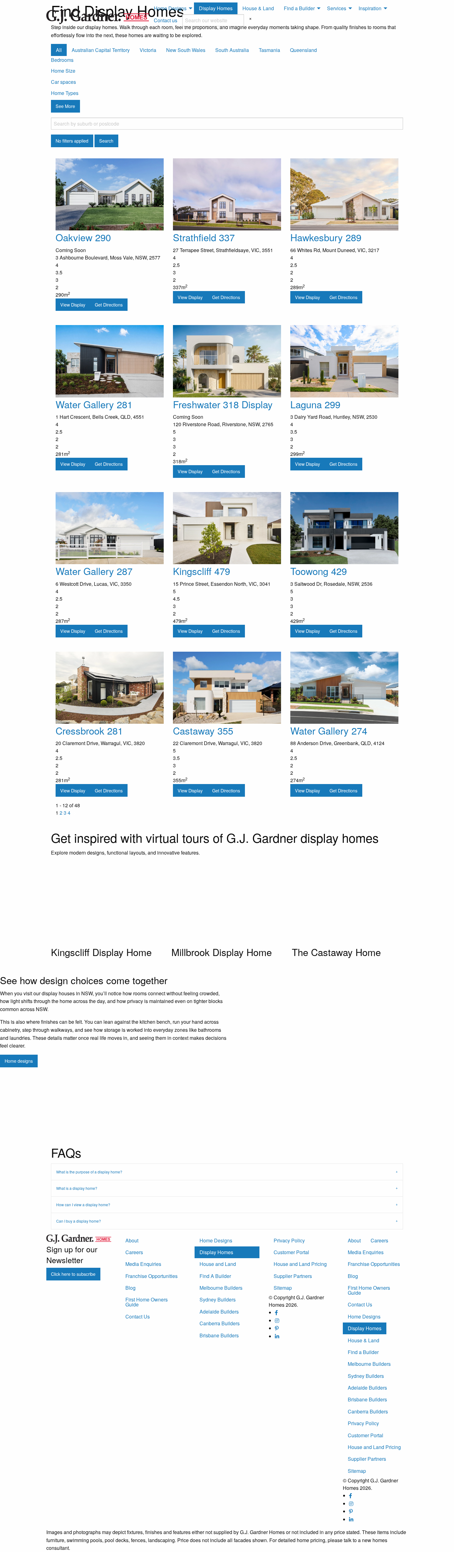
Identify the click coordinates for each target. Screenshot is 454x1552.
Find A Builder (215, 1276)
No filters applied (72, 140)
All (59, 50)
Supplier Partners (293, 1276)
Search (106, 140)
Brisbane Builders (219, 1335)
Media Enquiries (143, 1263)
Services (336, 8)
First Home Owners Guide (146, 1302)
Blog (130, 1287)
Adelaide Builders (219, 1311)
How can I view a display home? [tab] (83, 1204)
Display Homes (216, 8)
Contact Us (137, 1316)
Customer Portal (291, 1252)
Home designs (19, 1060)
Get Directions (109, 304)
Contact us (165, 20)
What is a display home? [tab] (76, 1188)
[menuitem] (171, 8)
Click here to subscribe (73, 1274)
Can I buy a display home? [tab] (78, 1221)
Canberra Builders (220, 1323)
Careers (134, 1252)
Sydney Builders (218, 1299)
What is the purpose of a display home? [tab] (89, 1171)
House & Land (258, 8)
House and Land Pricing (300, 1263)
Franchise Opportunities (151, 1276)
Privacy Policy (289, 1240)
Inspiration (370, 8)
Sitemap (283, 1287)
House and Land (218, 1263)
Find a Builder (299, 8)
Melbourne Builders (221, 1287)
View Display (72, 304)
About (131, 1240)
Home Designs (170, 8)
